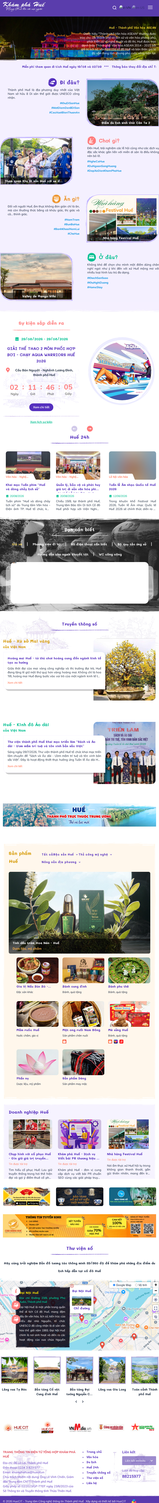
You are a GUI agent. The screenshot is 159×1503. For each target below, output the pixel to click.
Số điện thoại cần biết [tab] (89, 544)
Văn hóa (92, 1457)
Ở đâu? (108, 257)
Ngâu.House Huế (39, 296)
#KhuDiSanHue (70, 103)
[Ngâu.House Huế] (36, 282)
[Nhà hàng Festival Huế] (30, 1134)
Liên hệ (91, 1483)
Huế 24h (79, 437)
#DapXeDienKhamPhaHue (104, 170)
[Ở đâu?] (93, 257)
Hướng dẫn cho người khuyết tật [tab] (62, 554)
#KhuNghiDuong (97, 282)
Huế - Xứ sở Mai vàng (26, 643)
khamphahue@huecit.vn (28, 1472)
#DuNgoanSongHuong (101, 166)
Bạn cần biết (79, 529)
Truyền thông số (79, 624)
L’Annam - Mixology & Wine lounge (128, 1156)
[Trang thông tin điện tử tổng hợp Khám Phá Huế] (79, 7)
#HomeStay (95, 287)
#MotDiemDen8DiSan (65, 108)
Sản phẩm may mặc (74, 1084)
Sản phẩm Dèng (74, 1078)
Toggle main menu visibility (150, 7)
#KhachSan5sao (97, 278)
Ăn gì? (72, 199)
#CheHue (74, 233)
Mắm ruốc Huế (27, 1030)
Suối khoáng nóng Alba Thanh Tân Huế (34, 181)
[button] (90, 429)
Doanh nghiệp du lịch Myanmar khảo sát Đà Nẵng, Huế (23, 488)
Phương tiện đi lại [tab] (46, 544)
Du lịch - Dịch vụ (16, 477)
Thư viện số (79, 1248)
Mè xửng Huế (118, 1030)
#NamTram (72, 219)
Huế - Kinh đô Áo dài (26, 727)
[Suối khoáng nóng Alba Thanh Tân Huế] (36, 167)
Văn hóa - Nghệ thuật (66, 477)
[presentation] (76, 1402)
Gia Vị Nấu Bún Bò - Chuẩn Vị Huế (32, 986)
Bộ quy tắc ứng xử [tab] (132, 544)
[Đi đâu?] (34, 82)
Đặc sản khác (24, 992)
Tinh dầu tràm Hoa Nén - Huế (36, 943)
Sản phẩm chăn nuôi (75, 1035)
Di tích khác (116, 477)
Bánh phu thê (118, 986)
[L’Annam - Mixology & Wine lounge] (128, 1134)
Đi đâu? (70, 82)
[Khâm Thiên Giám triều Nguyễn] (132, 465)
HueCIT (121, 1501)
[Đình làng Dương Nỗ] (122, 109)
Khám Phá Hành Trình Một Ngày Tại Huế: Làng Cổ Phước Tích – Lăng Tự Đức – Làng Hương (79, 1156)
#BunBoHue (72, 224)
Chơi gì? (109, 141)
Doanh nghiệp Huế (29, 1112)
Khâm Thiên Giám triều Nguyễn (126, 487)
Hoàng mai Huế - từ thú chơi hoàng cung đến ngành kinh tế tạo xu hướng (54, 660)
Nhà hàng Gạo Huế (121, 238)
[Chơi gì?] (93, 140)
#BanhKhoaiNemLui (67, 229)
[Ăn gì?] (36, 199)
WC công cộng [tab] (110, 554)
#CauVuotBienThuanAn (64, 112)
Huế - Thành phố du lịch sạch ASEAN (130, 31)
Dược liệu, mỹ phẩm (28, 1084)
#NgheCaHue (96, 161)
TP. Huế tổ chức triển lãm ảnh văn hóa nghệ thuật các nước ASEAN (78, 488)
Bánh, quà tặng (71, 992)
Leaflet (154, 1353)
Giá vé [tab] (17, 544)
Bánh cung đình (74, 986)
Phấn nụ (22, 1078)
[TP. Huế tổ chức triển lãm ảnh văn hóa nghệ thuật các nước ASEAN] (78, 465)
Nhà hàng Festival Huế (26, 1154)
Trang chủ (94, 1452)
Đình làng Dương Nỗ (125, 123)
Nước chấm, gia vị (27, 1035)
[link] (84, 1370)
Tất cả (47, 854)
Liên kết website (135, 1460)
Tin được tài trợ (18, 1159)
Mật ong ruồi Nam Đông (81, 1030)
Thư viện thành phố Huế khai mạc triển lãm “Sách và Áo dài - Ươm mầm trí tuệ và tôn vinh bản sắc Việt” (51, 744)
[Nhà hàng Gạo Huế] (122, 224)
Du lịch (91, 1462)
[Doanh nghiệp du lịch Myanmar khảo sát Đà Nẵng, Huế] (28, 465)
